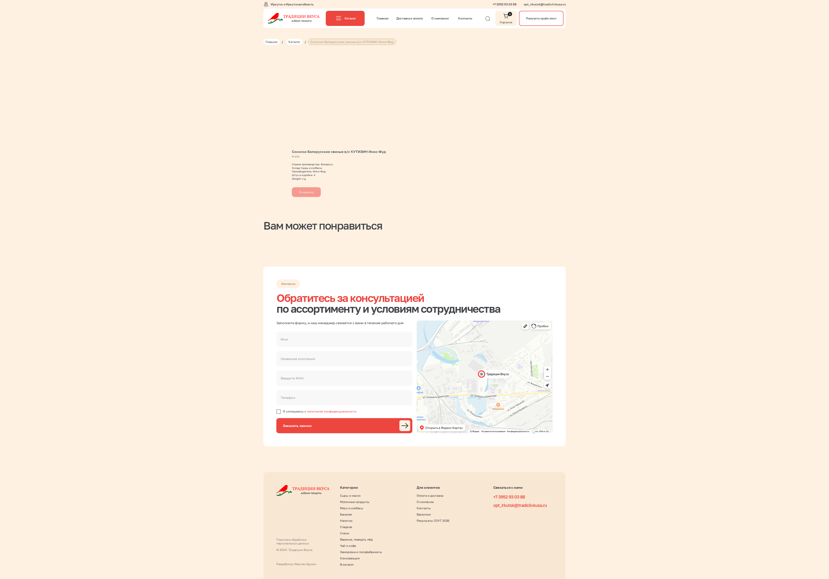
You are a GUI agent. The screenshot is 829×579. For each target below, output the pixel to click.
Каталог (294, 42)
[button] (541, 18)
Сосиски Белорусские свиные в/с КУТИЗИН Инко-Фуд (352, 42)
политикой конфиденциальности (331, 411)
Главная (271, 42)
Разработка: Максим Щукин (296, 564)
